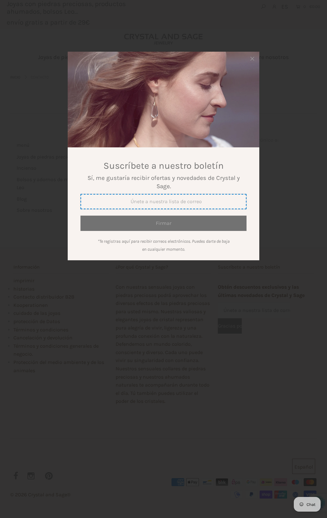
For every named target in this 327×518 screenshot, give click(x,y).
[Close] (252, 59)
